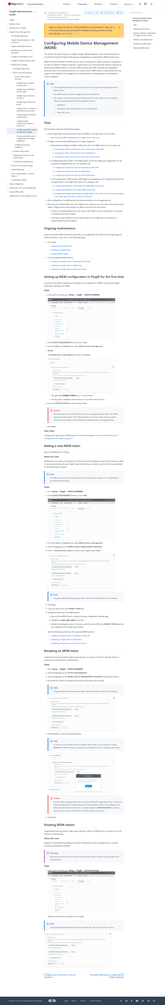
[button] (152, 4)
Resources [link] (129, 4)
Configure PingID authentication (23, 61)
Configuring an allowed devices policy (25, 84)
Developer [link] (99, 4)
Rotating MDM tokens (60, 254)
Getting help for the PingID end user (23, 196)
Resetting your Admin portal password (21, 51)
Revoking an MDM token (61, 250)
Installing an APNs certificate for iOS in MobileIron (75, 153)
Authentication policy (21, 151)
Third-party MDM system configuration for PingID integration (26, 138)
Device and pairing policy (22, 73)
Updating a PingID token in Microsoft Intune (68, 269)
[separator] (37, 502)
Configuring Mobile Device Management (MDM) (26, 131)
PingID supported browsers (21, 46)
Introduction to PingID (17, 28)
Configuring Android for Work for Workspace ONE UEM (76, 167)
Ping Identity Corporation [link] (32, 1001)
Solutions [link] (115, 4)
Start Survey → (68, 33)
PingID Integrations (16, 184)
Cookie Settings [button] (95, 1001)
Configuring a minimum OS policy (25, 97)
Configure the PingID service (21, 57)
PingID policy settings (19, 65)
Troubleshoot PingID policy (23, 161)
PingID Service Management (20, 32)
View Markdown (108, 13)
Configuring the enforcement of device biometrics (25, 123)
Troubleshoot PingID (18, 180)
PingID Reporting (17, 169)
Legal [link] (66, 1001)
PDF (121, 13)
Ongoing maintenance (141, 29)
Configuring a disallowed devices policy (26, 90)
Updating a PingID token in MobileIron (66, 265)
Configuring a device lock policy (26, 103)
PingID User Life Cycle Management (22, 188)
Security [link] (83, 1001)
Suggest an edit (93, 13)
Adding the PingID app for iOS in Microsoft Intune (94, 193)
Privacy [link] (74, 1001)
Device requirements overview (23, 78)
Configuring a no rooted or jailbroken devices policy (26, 109)
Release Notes (14, 24)
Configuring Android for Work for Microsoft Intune (75, 175)
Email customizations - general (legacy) (22, 175)
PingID (11, 20)
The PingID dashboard (19, 36)
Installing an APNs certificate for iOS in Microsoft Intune (77, 157)
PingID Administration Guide (20, 13)
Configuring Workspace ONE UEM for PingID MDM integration (79, 186)
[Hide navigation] (35, 12)
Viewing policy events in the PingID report (23, 156)
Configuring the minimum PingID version (26, 116)
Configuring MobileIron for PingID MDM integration (75, 190)
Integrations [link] (83, 4)
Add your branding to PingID (22, 166)
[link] (16, 4)
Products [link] (68, 4)
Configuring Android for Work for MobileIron (72, 171)
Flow (135, 25)
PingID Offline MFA (16, 192)
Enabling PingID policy (21, 69)
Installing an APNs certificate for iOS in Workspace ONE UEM (79, 149)
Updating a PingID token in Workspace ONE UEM (70, 261)
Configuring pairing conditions (22, 146)
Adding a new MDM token (61, 246)
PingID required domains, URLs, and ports (23, 41)
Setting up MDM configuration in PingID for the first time (77, 137)
